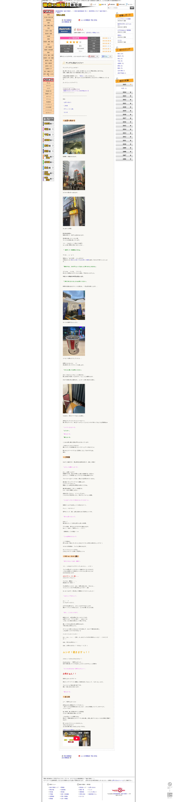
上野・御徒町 (48, 47)
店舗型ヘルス (48, 93)
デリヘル (48, 99)
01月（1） (124, 88)
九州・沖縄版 (64, 798)
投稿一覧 (103, 4)
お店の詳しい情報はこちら (92, 32)
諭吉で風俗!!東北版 (48, 167)
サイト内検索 (113, 8)
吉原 (48, 44)
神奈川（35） (121, 56)
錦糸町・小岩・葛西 (48, 58)
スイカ (120, 40)
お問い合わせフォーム (117, 780)
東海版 (51, 798)
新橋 (48, 39)
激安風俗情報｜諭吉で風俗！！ (121, 793)
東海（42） (120, 65)
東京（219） (121, 53)
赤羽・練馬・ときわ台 (48, 74)
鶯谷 (48, 52)
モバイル (130, 4)
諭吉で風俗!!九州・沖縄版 (48, 156)
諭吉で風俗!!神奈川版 (48, 123)
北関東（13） (121, 63)
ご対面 (66, 105)
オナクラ (48, 85)
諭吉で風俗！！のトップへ (169, 794)
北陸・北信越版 (65, 794)
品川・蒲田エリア (48, 71)
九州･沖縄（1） (121, 70)
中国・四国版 (64, 796)
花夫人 (120, 35)
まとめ (66, 112)
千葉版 (51, 794)
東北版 (62, 792)
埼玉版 (51, 792)
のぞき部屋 (48, 107)
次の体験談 (65, 22)
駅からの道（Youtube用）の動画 (80, 260)
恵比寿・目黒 (48, 33)
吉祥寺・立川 (48, 66)
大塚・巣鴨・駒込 (48, 25)
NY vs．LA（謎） (69, 109)
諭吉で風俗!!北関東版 (48, 140)
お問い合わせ (92, 787)
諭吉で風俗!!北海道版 (48, 162)
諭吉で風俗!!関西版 (48, 151)
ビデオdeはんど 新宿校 (124, 30)
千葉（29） (120, 61)
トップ (94, 4)
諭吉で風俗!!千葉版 (48, 134)
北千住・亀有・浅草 (48, 55)
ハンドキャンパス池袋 (124, 19)
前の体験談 (67, 20)
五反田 (48, 36)
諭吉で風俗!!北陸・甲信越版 (48, 173)
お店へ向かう (67, 102)
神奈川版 (52, 789)
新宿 (48, 14)
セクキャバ (48, 112)
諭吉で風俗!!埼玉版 (48, 129)
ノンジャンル (48, 110)
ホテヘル (48, 96)
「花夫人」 (82, 76)
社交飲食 (48, 102)
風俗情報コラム (93, 794)
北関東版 (52, 796)
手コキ (48, 83)
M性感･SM (48, 91)
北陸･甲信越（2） (122, 73)
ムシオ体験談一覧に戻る (89, 20)
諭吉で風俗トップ (54, 787)
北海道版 (63, 789)
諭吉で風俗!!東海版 (48, 145)
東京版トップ (83, 787)
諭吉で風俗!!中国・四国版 (48, 178)
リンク (90, 789)
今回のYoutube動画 (68, 729)
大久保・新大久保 (48, 17)
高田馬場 (48, 20)
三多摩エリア (48, 68)
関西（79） (120, 68)
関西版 (62, 787)
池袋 (48, 22)
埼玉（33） (120, 58)
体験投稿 (112, 4)
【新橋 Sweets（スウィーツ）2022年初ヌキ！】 (76, 90)
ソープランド (48, 104)
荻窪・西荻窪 (48, 63)
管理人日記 (122, 4)
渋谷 (48, 28)
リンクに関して (93, 792)
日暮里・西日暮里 (48, 49)
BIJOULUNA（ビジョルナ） (124, 24)
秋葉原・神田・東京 (48, 41)
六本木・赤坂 (48, 30)
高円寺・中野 (48, 60)
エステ (48, 88)
